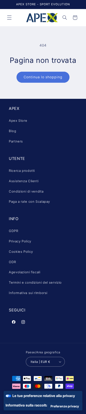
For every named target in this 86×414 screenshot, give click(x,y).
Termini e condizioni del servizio (35, 283)
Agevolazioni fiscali (24, 272)
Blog (12, 131)
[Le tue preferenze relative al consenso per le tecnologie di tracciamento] (64, 406)
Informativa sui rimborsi (28, 293)
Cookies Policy (21, 252)
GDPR (13, 231)
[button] (9, 18)
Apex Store (18, 121)
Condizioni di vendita (26, 191)
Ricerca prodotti (22, 171)
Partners (16, 141)
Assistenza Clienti (23, 181)
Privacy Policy (20, 241)
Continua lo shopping (43, 77)
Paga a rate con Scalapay (29, 202)
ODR (12, 262)
